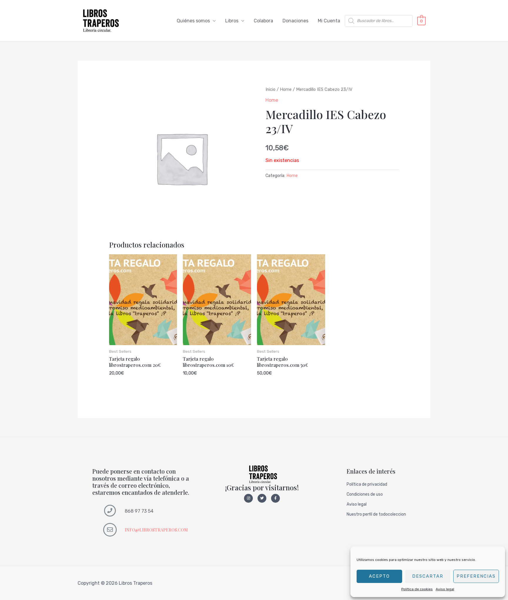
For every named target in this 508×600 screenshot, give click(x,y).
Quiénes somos (193, 21)
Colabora (263, 21)
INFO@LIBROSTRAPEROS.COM (156, 530)
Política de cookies (417, 589)
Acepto (379, 576)
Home (286, 89)
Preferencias (476, 576)
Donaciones (295, 21)
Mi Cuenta (329, 21)
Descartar (427, 576)
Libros (231, 21)
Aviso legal (445, 589)
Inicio (270, 89)
